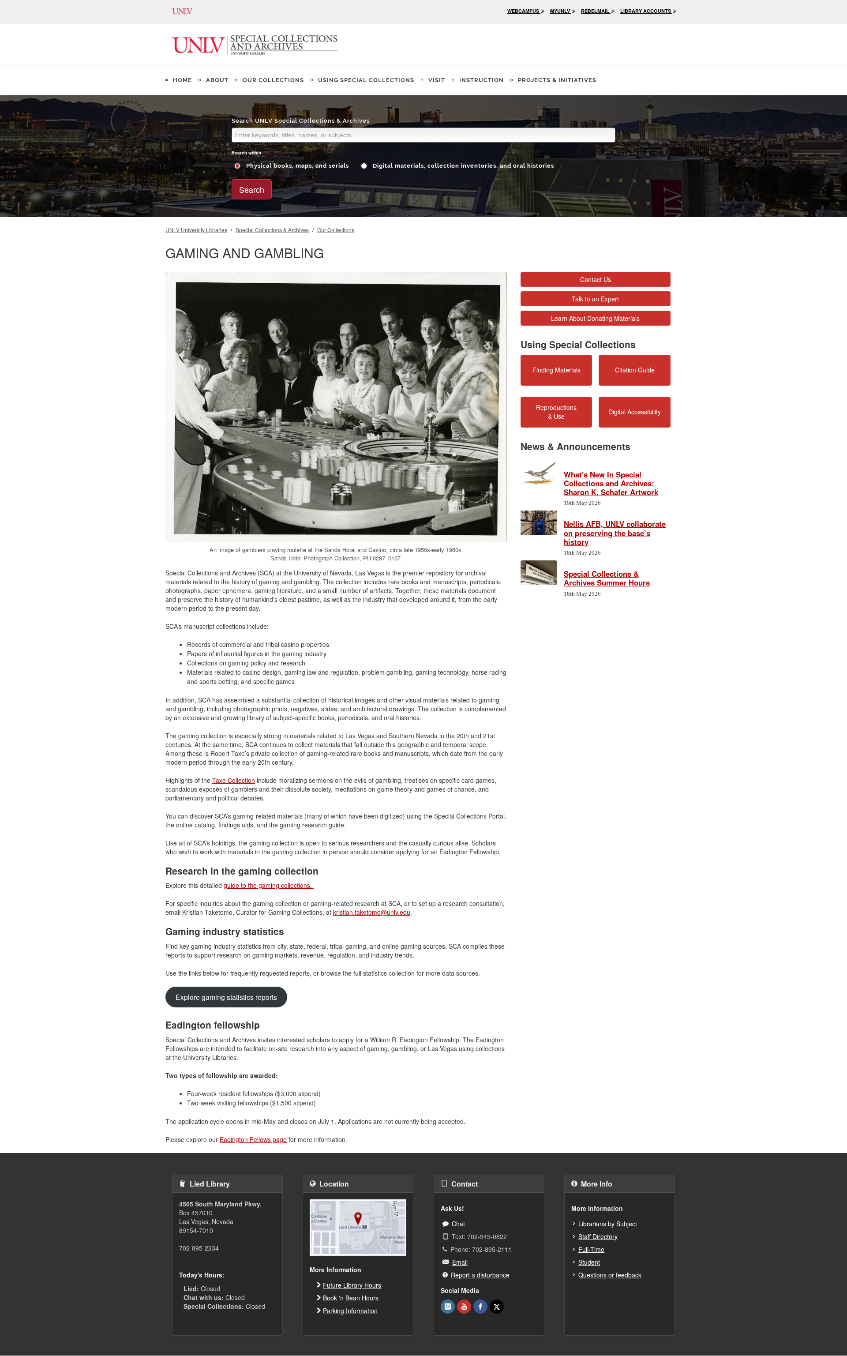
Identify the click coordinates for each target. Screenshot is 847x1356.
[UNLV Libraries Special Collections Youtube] (464, 1307)
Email (460, 1262)
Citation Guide (635, 369)
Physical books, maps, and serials (296, 165)
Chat (458, 1223)
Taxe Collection (233, 780)
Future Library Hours (352, 1285)
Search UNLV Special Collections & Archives (301, 120)
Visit (436, 80)
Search (251, 189)
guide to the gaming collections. (269, 885)
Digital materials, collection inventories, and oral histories (462, 165)
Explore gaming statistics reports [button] (226, 997)
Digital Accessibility (634, 411)
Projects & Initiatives (557, 80)
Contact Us (595, 279)
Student (589, 1262)
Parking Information (350, 1310)
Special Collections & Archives (272, 229)
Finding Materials (556, 369)
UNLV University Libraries (196, 229)
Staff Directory (598, 1236)
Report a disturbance (480, 1274)
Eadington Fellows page (253, 1139)
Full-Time (591, 1249)
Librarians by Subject (607, 1223)
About (217, 80)
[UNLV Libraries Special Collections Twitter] (497, 1307)
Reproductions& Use (556, 412)
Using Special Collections (366, 80)
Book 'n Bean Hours (351, 1297)
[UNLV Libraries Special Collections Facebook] (480, 1307)
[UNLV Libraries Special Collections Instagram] (448, 1307)
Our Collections (273, 80)
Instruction (481, 80)
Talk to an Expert (595, 298)
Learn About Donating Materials (595, 318)
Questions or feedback (609, 1274)
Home (182, 80)
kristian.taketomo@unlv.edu (371, 912)
